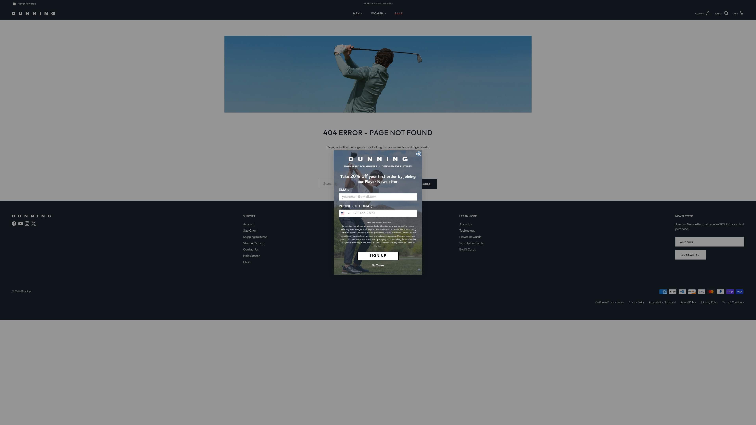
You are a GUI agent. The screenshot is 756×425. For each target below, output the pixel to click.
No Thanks (378, 265)
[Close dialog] (419, 154)
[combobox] (345, 213)
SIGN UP (378, 256)
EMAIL (344, 190)
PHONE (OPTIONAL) (355, 206)
